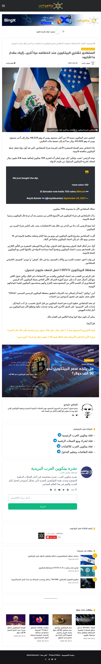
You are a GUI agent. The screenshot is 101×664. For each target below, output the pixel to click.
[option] (50, 371)
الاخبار (83, 43)
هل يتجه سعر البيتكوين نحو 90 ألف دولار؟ (70, 371)
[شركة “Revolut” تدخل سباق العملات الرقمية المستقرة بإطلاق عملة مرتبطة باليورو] (85, 619)
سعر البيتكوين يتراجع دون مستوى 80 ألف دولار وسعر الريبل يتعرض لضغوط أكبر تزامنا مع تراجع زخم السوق (62, 632)
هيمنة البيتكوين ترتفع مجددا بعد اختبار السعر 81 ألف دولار (16, 630)
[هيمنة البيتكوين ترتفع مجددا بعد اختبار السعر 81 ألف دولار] (15, 619)
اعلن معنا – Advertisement (37, 655)
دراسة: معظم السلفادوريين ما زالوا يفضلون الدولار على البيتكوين (53, 556)
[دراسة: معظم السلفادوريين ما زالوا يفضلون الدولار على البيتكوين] (87, 560)
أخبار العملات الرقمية (72, 43)
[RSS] (45, 659)
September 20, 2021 (74, 198)
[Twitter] (55, 659)
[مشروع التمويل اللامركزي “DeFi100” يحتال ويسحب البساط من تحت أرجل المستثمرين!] (87, 583)
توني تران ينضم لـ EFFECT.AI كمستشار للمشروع (59, 567)
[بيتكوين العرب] (50, 5)
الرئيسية (90, 43)
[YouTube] (52, 659)
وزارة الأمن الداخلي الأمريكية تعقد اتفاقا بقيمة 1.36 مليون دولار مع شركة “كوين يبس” (55, 337)
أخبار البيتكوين (89, 360)
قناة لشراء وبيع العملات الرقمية (75, 440)
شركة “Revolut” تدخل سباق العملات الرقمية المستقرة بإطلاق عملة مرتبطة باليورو (86, 631)
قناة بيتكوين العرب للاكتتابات (76, 446)
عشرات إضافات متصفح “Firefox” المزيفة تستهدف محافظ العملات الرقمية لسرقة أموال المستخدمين (40, 632)
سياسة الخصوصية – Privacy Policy (61, 655)
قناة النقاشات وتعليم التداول (77, 452)
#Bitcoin (81, 191)
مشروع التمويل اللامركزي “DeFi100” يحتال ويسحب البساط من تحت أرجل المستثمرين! (45, 579)
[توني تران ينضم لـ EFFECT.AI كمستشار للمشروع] (87, 572)
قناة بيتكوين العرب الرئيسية (77, 435)
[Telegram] (48, 659)
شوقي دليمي (86, 63)
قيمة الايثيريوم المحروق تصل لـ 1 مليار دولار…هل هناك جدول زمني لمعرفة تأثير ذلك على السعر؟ (51, 330)
